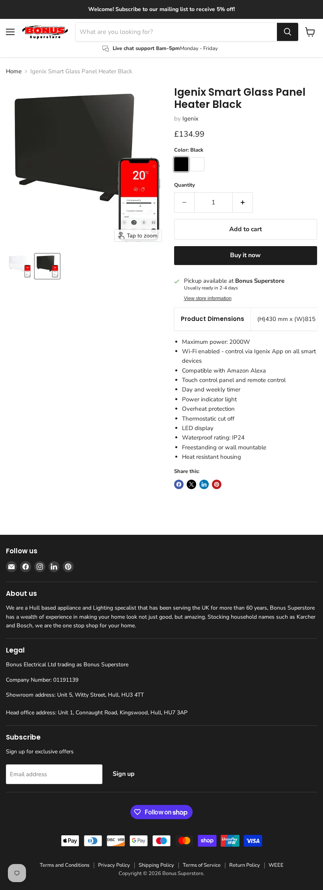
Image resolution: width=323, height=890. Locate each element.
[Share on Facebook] (179, 484)
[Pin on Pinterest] (216, 484)
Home (14, 71)
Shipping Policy (156, 865)
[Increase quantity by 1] (243, 202)
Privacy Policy (114, 865)
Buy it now (245, 255)
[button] (19, 266)
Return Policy (244, 865)
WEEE (276, 865)
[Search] (287, 32)
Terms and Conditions (64, 865)
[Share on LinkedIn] (204, 484)
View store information (208, 298)
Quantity (184, 185)
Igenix (190, 118)
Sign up (124, 773)
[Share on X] (191, 484)
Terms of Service (202, 865)
